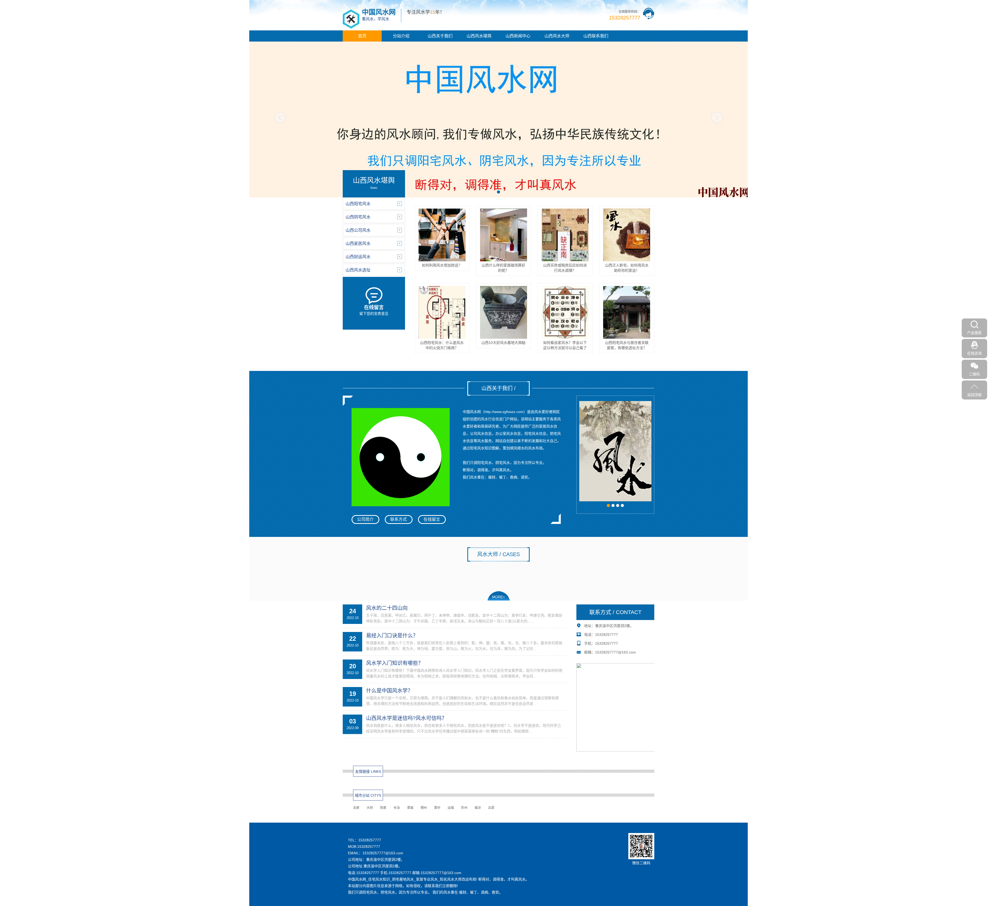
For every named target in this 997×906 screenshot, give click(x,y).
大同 (370, 808)
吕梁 (491, 808)
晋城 (410, 808)
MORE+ (498, 597)
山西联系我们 (595, 36)
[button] (498, 192)
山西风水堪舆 (479, 36)
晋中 (437, 808)
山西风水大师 (556, 36)
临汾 (478, 808)
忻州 (464, 808)
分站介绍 (401, 36)
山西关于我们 (440, 36)
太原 (356, 808)
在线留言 (431, 519)
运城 (451, 808)
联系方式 (398, 519)
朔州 (424, 808)
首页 (362, 36)
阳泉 (383, 808)
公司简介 (365, 519)
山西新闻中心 (518, 36)
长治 (397, 808)
